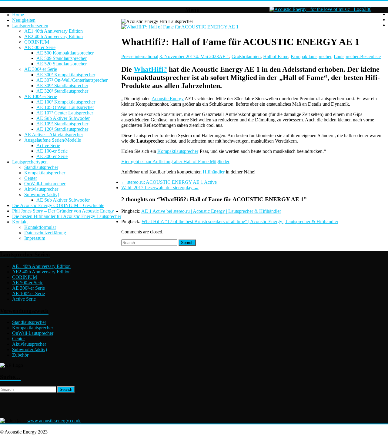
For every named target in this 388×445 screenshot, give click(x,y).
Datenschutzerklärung (45, 232)
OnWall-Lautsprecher (44, 183)
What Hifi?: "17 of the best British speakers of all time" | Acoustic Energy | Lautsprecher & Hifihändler (240, 221)
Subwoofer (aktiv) (41, 194)
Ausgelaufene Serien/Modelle (52, 140)
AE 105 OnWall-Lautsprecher (65, 107)
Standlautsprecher (41, 167)
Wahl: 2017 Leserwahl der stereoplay (160, 187)
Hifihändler (214, 171)
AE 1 (224, 56)
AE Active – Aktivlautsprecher (53, 134)
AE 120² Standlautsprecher (62, 129)
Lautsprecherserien (30, 25)
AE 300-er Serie (52, 156)
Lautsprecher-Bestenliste (357, 56)
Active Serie (48, 145)
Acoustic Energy (168, 98)
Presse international (139, 56)
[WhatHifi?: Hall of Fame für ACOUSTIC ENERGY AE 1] (180, 26)
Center (30, 178)
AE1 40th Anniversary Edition (53, 31)
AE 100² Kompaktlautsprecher (65, 101)
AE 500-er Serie (39, 47)
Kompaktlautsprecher (44, 172)
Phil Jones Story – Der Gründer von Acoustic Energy (63, 210)
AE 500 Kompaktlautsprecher (65, 52)
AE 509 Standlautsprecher (61, 58)
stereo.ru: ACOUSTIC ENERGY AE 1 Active (169, 182)
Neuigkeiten (23, 20)
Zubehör (20, 355)
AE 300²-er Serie (40, 69)
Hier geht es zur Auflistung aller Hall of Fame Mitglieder (175, 161)
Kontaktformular (40, 227)
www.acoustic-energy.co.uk (54, 420)
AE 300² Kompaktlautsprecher (65, 74)
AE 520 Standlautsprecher (61, 63)
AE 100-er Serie (52, 150)
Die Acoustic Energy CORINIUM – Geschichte (58, 205)
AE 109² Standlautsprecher (62, 123)
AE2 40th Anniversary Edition (53, 36)
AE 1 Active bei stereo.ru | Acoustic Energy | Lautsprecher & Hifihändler (211, 211)
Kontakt (20, 221)
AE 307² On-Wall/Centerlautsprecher (72, 80)
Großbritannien (246, 56)
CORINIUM (36, 41)
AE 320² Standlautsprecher (62, 91)
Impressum (34, 238)
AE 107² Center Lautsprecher (64, 112)
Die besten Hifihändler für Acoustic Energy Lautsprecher (66, 216)
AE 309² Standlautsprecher (62, 85)
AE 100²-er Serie (40, 96)
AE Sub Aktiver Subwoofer (63, 118)
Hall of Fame (275, 56)
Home (18, 14)
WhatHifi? (150, 69)
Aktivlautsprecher (41, 189)
